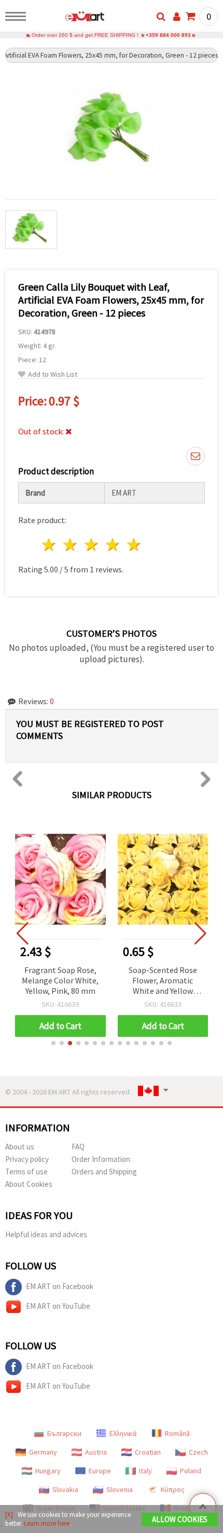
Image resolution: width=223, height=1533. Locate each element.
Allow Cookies (179, 1519)
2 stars (70, 544)
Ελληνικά (123, 1433)
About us (19, 1147)
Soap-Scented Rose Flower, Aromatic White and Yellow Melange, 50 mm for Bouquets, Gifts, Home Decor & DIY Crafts (162, 981)
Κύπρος (173, 1489)
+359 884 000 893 (168, 35)
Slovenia (119, 1489)
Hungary (48, 1470)
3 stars (92, 544)
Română (177, 1433)
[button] (53, 1043)
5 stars (134, 544)
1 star (49, 544)
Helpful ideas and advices (46, 1234)
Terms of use (26, 1171)
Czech (198, 1452)
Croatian (148, 1452)
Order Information (101, 1159)
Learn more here (46, 1523)
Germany (43, 1452)
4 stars (112, 544)
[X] (9, 1514)
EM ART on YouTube (58, 1306)
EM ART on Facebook (59, 1286)
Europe (100, 1470)
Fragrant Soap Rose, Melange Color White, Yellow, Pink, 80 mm (60, 980)
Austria (96, 1452)
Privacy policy (27, 1159)
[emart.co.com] (68, 18)
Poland (190, 1470)
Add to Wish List (52, 374)
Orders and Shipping (104, 1171)
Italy (145, 1470)
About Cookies (28, 1184)
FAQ (78, 1147)
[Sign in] (176, 16)
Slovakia (65, 1489)
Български (64, 1433)
